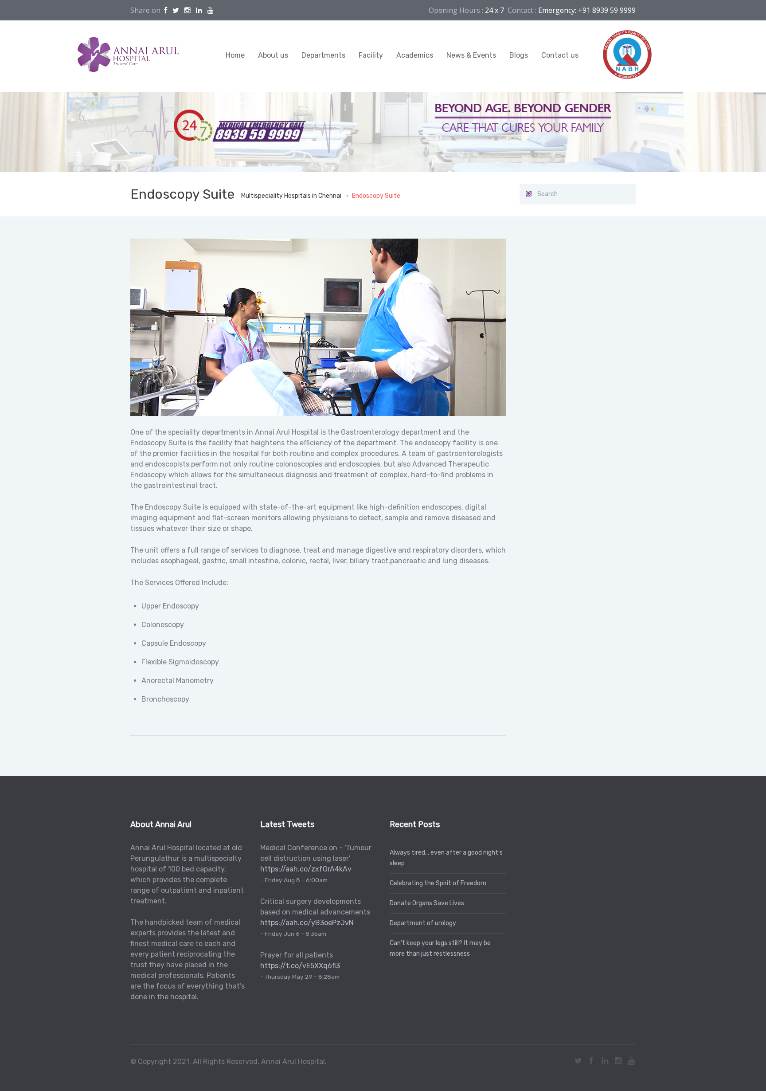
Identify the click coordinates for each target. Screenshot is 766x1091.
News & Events (471, 55)
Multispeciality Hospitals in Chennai (291, 196)
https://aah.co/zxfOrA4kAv (306, 869)
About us (273, 55)
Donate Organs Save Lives (427, 903)
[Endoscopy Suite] (318, 327)
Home (235, 55)
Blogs (518, 55)
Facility (371, 55)
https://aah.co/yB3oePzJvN (307, 922)
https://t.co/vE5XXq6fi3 (300, 965)
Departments (323, 55)
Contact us (559, 55)
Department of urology (423, 923)
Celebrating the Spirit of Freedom (438, 883)
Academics (414, 55)
